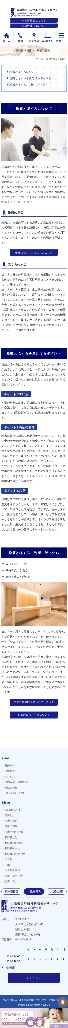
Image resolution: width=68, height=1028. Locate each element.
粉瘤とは (10, 815)
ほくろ (8, 859)
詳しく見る (33, 977)
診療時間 (10, 770)
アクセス (10, 776)
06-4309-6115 (23, 939)
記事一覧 (10, 881)
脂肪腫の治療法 (14, 842)
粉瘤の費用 (11, 826)
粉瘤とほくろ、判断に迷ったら (28, 84)
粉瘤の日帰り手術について (34, 715)
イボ (7, 864)
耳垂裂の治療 (12, 870)
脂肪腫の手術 (12, 848)
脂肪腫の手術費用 (15, 853)
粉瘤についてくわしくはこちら (34, 252)
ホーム (39, 59)
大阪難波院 (56, 891)
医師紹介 (10, 765)
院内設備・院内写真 (16, 781)
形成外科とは (12, 809)
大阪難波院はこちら (34, 25)
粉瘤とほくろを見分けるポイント (30, 78)
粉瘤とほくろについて (23, 71)
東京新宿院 (11, 891)
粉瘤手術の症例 (14, 831)
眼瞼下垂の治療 (14, 875)
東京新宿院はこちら (34, 20)
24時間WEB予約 (14, 792)
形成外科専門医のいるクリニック (34, 702)
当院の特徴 (11, 787)
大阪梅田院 (34, 891)
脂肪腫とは (11, 837)
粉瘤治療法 (11, 820)
